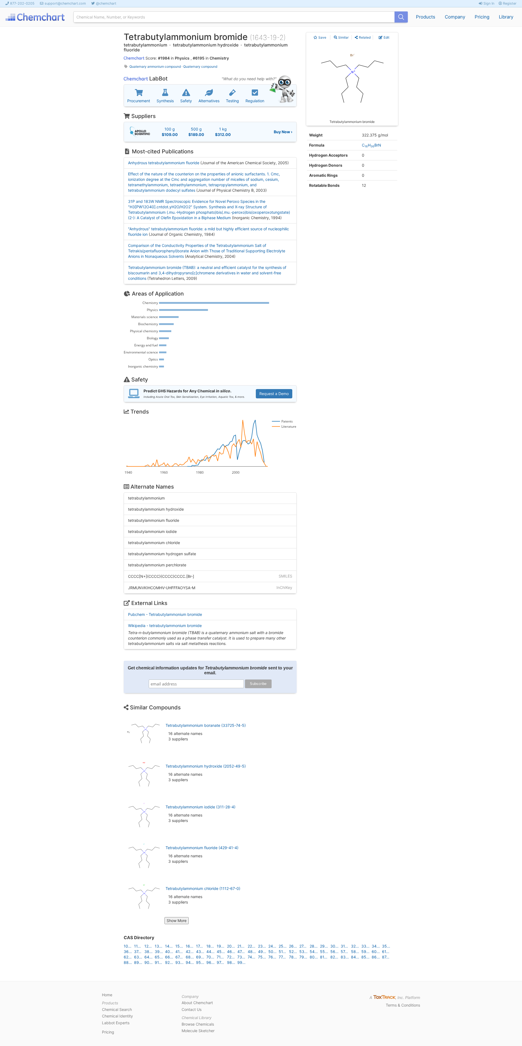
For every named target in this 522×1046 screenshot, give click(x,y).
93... (179, 962)
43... (200, 951)
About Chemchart (197, 1002)
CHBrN (371, 145)
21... (240, 946)
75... (262, 957)
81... (323, 957)
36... (128, 951)
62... (128, 957)
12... (148, 946)
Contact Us (191, 1009)
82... (334, 957)
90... (148, 962)
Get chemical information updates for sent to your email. (210, 670)
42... (190, 951)
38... (148, 951)
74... (251, 957)
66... (169, 957)
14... (169, 946)
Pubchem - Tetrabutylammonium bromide (165, 614)
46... (231, 951)
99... (241, 962)
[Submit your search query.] (401, 17)
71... (220, 957)
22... (251, 946)
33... (365, 946)
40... (169, 951)
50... (272, 951)
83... (345, 957)
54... (314, 951)
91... (158, 962)
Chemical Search (117, 1009)
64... (148, 957)
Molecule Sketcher (198, 1030)
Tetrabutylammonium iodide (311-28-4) (200, 807)
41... (179, 951)
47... (241, 951)
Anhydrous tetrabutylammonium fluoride (163, 162)
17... (199, 946)
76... (272, 957)
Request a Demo (274, 393)
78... (293, 957)
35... (386, 946)
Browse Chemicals (198, 1024)
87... (385, 957)
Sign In (488, 3)
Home (107, 994)
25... (283, 946)
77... (282, 957)
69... (200, 957)
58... (355, 951)
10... (127, 946)
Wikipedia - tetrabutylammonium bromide (165, 625)
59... (365, 951)
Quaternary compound (200, 66)
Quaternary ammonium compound (155, 66)
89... (138, 962)
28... (314, 946)
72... (231, 957)
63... (138, 957)
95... (200, 962)
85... (365, 957)
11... (137, 946)
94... (190, 962)
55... (324, 951)
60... (376, 951)
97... (220, 962)
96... (210, 962)
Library (506, 17)
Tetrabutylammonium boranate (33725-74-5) (206, 725)
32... (355, 946)
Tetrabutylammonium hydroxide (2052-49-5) (206, 766)
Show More (177, 920)
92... (169, 962)
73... (241, 957)
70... (210, 957)
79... (303, 957)
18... (210, 946)
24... (272, 946)
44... (210, 951)
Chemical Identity (117, 1016)
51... (282, 951)
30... (334, 946)
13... (158, 946)
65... (159, 957)
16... (189, 946)
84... (355, 957)
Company (455, 17)
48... (252, 951)
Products (425, 17)
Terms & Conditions (403, 1005)
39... (159, 951)
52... (293, 951)
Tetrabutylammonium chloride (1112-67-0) (203, 888)
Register (509, 3)
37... (137, 951)
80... (314, 957)
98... (231, 962)
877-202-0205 (22, 3)
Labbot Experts (115, 1022)
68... (190, 957)
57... (344, 951)
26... (293, 946)
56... (334, 951)
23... (262, 946)
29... (324, 946)
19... (220, 946)
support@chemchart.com (65, 3)
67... (179, 957)
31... (344, 946)
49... (262, 951)
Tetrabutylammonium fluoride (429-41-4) (202, 847)
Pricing (482, 17)
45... (221, 951)
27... (302, 946)
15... (179, 946)
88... (128, 962)
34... (376, 946)
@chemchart (106, 3)
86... (376, 957)
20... (231, 946)
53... (303, 951)
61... (385, 951)
